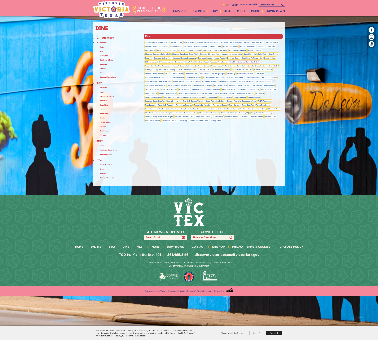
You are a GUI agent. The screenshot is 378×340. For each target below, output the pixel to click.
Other (102, 73)
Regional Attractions (108, 77)
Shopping (103, 64)
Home (79, 247)
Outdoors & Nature (107, 60)
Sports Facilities (106, 154)
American (103, 88)
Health (102, 118)
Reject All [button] (257, 333)
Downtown (275, 11)
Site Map (218, 247)
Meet (241, 11)
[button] (183, 237)
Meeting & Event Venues (109, 150)
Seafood (103, 126)
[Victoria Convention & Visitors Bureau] (111, 9)
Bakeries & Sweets (107, 96)
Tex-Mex (103, 135)
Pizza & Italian (105, 122)
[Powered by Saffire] (229, 290)
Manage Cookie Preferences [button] (232, 333)
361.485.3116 (178, 255)
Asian (102, 92)
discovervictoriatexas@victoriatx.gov (227, 255)
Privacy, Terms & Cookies (251, 247)
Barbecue (103, 100)
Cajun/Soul (104, 105)
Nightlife (103, 68)
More (255, 11)
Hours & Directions (204, 237)
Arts (101, 51)
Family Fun (104, 56)
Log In (235, 5)
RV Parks (103, 173)
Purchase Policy (290, 247)
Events (199, 11)
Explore (180, 11)
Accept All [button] (274, 333)
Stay (214, 11)
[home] (189, 212)
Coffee (102, 109)
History (102, 47)
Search (282, 5)
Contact (198, 247)
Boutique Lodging (107, 178)
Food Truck (104, 113)
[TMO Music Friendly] (189, 277)
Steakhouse (104, 131)
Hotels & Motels (106, 165)
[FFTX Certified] (209, 275)
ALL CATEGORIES (105, 38)
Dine (227, 11)
